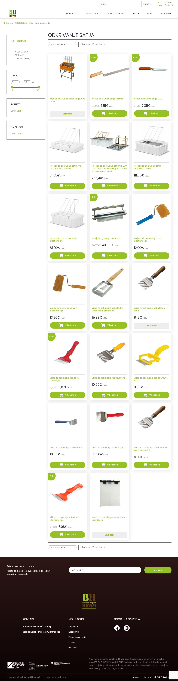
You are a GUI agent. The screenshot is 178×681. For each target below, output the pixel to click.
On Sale (17, 110)
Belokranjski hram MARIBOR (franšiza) (42, 631)
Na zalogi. (18, 133)
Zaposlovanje (165, 13)
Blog (149, 13)
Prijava (146, 4)
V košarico (112, 113)
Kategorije (73, 631)
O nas (134, 13)
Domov (9, 23)
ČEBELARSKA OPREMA (24, 23)
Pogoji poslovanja (77, 637)
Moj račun (73, 626)
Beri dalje (67, 113)
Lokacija (72, 647)
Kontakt (72, 642)
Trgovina (70, 13)
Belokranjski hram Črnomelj (37, 626)
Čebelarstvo (90, 13)
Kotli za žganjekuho (115, 13)
